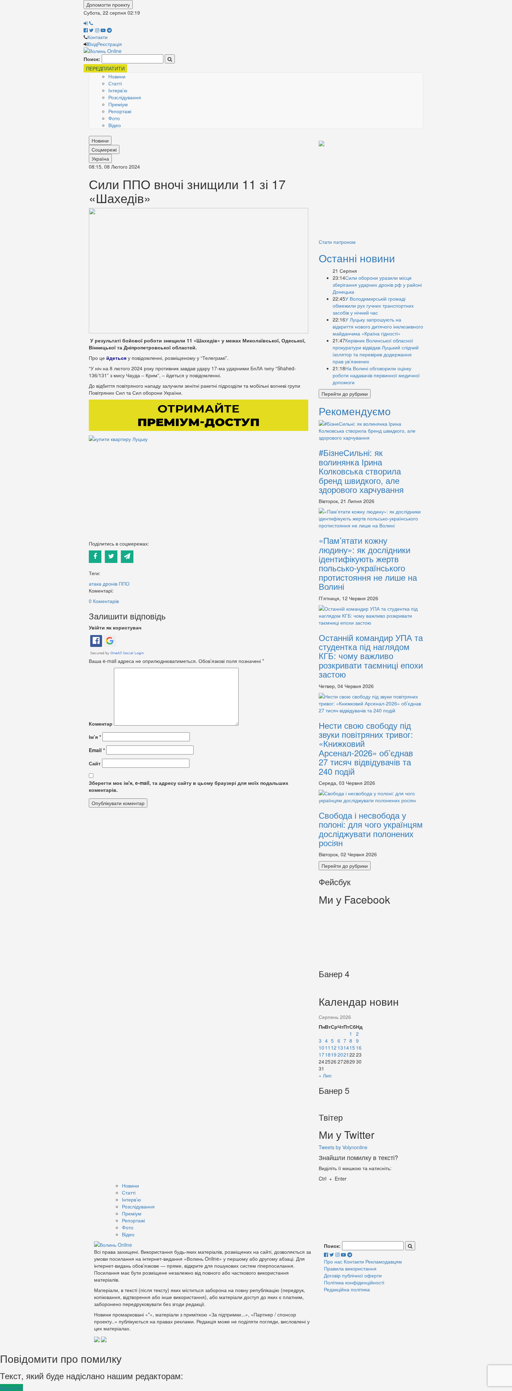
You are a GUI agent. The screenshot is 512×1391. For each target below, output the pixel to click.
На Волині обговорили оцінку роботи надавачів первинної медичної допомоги (376, 375)
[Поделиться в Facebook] (97, 555)
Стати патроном (337, 241)
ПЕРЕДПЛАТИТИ (105, 68)
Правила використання (350, 1268)
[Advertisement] (198, 491)
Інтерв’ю (117, 90)
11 (328, 1047)
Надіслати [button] (11, 1387)
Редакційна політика (347, 1289)
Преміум (118, 104)
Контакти (97, 36)
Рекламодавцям (383, 1261)
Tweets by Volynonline (343, 1147)
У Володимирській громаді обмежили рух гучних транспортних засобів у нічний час (373, 305)
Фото (114, 118)
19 (333, 1054)
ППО (124, 583)
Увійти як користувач (115, 627)
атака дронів (103, 583)
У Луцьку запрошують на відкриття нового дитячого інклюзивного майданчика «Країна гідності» (378, 326)
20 (340, 1054)
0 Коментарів (104, 600)
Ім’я (95, 736)
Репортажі (119, 111)
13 (340, 1047)
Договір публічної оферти (353, 1275)
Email (97, 750)
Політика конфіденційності (354, 1282)
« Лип (325, 1075)
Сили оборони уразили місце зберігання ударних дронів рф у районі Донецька (377, 284)
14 (346, 1047)
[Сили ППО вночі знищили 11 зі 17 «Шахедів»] (198, 269)
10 (321, 1047)
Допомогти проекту (108, 4)
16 (359, 1047)
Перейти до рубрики (344, 393)
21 (346, 1054)
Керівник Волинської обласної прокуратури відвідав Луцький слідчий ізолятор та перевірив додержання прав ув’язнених (376, 351)
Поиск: (92, 58)
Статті (115, 83)
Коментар (101, 723)
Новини (116, 76)
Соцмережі (104, 149)
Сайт (95, 763)
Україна (100, 158)
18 (328, 1054)
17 (321, 1054)
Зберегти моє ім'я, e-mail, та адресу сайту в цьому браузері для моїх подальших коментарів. (188, 786)
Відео (114, 125)
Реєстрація (109, 43)
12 (333, 1047)
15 (352, 1047)
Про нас (333, 1261)
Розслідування (124, 97)
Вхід (92, 43)
